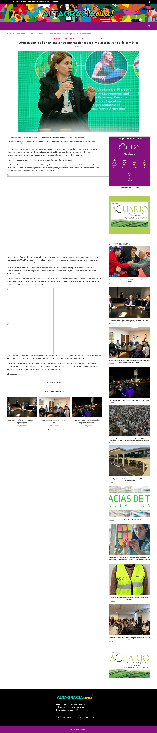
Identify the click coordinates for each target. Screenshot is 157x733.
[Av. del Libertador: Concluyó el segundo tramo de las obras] (54, 407)
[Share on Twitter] (55, 383)
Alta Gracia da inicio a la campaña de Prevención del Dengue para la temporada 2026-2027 (129, 361)
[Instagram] (149, 2)
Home (9, 34)
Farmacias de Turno (61, 26)
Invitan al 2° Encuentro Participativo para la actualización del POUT (129, 638)
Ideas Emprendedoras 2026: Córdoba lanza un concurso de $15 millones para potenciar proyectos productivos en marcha (129, 558)
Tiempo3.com (133, 187)
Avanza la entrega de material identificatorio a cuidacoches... (37, 2)
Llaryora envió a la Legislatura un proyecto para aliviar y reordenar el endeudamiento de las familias (129, 321)
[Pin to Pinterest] (57, 383)
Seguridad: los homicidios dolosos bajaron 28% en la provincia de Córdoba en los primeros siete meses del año (129, 439)
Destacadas (20, 34)
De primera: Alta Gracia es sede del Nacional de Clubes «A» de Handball (129, 281)
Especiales (76, 26)
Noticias (10, 26)
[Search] (149, 26)
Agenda (21, 26)
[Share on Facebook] (52, 383)
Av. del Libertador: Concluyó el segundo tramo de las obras (129, 400)
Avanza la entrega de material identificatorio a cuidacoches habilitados (129, 598)
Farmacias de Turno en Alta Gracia (129, 519)
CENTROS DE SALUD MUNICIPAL (39, 26)
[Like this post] (50, 383)
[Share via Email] (60, 383)
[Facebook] (146, 2)
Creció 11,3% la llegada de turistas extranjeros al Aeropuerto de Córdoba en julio (129, 479)
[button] (9, 2)
